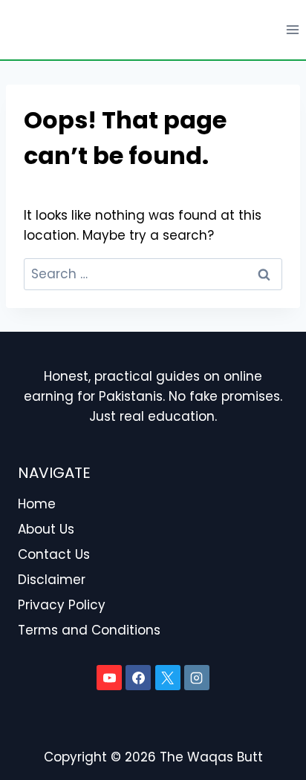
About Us (46, 529)
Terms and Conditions (89, 630)
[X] (167, 677)
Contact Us (54, 554)
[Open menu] (292, 29)
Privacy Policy (61, 605)
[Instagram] (196, 677)
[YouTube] (109, 677)
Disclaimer (51, 580)
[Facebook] (138, 677)
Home (37, 504)
